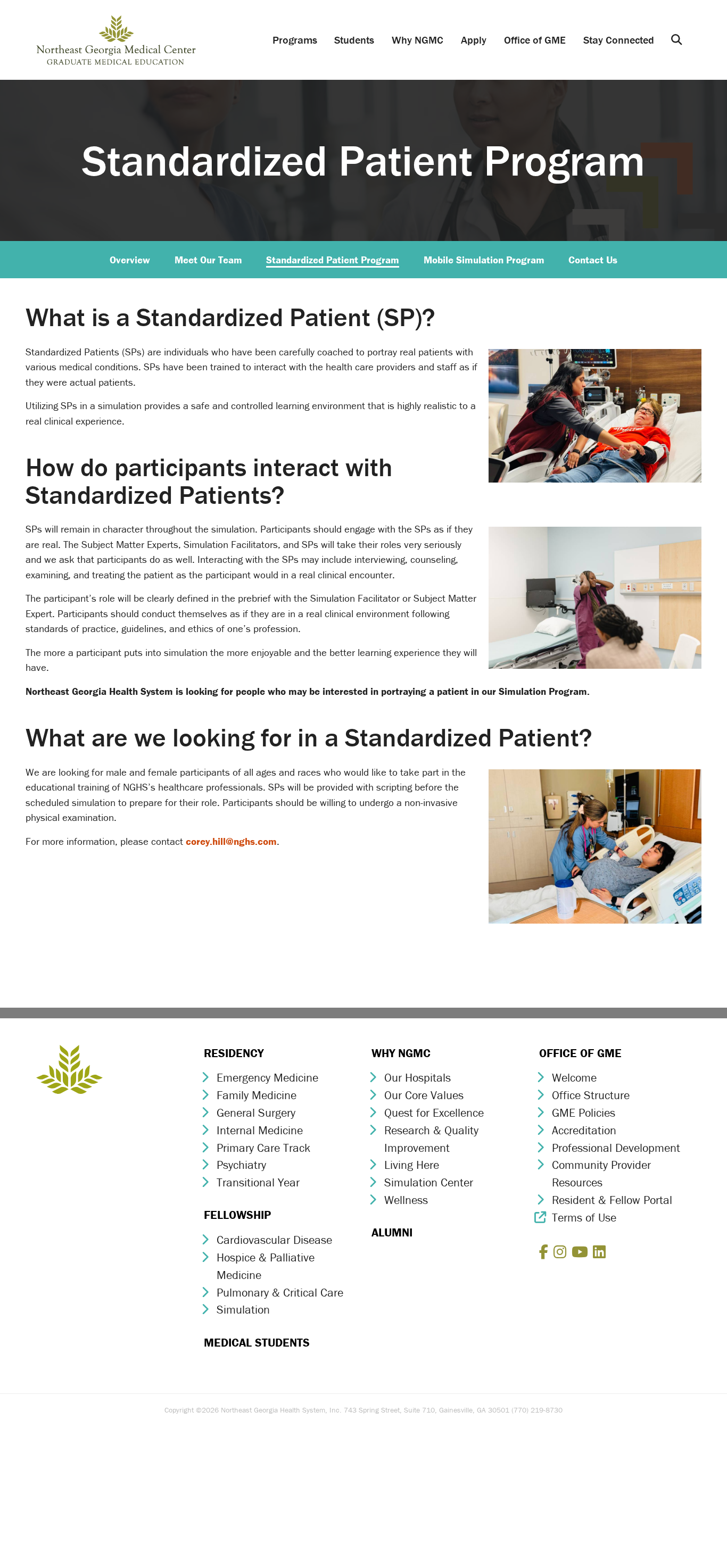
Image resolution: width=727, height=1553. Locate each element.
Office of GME (535, 39)
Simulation (243, 1309)
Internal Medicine (260, 1130)
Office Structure (591, 1095)
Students (354, 39)
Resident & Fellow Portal (612, 1200)
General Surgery (256, 1113)
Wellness (406, 1200)
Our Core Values (424, 1095)
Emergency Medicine (267, 1077)
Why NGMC (417, 39)
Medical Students (257, 1342)
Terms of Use (584, 1217)
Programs (294, 39)
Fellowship (237, 1215)
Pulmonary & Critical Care (280, 1292)
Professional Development (616, 1148)
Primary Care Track (263, 1148)
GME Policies (583, 1113)
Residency (233, 1053)
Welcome (574, 1077)
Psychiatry (241, 1165)
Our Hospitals (417, 1077)
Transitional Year (258, 1182)
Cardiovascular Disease (274, 1240)
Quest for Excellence (434, 1113)
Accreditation (584, 1130)
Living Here (411, 1165)
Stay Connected (618, 39)
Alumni (391, 1232)
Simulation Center (428, 1182)
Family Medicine (256, 1095)
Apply (473, 39)
